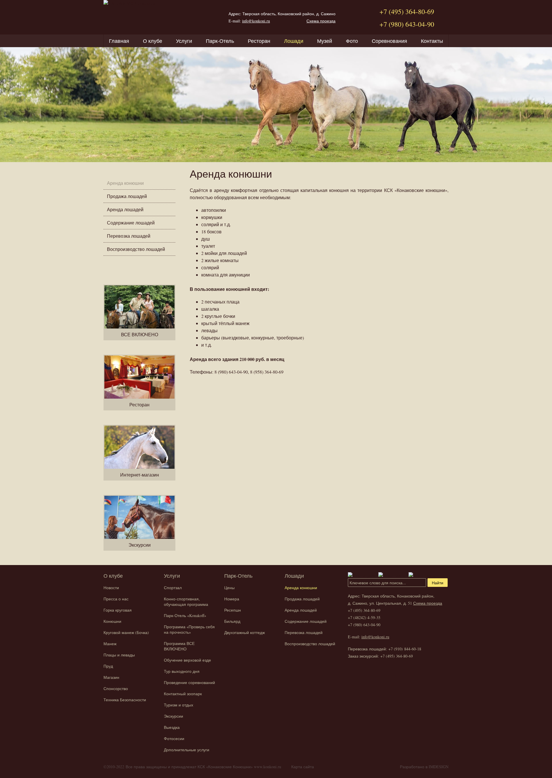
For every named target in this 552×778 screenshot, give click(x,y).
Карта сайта (302, 766)
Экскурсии (140, 545)
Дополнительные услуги (186, 749)
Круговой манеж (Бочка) (126, 632)
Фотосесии (174, 738)
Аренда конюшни (125, 183)
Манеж (109, 643)
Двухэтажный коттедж (244, 632)
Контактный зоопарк (183, 693)
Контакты (432, 40)
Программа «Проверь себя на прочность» (189, 629)
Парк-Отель (220, 40)
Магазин (111, 677)
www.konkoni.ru (267, 766)
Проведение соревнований (189, 682)
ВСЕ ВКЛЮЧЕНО (139, 334)
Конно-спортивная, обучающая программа (186, 601)
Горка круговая (117, 610)
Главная (119, 40)
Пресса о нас (116, 599)
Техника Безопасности (124, 699)
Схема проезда (321, 21)
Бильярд (232, 621)
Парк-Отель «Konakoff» (185, 615)
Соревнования (389, 40)
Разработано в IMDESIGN (424, 766)
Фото (352, 40)
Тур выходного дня (182, 671)
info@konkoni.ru (256, 21)
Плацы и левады (119, 655)
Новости (111, 587)
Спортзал (173, 587)
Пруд (108, 666)
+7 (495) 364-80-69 (406, 11)
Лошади (293, 40)
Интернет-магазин (139, 475)
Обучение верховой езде (187, 660)
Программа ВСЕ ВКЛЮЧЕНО (179, 646)
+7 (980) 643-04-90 (406, 24)
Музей (324, 40)
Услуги (184, 40)
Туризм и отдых (178, 705)
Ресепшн (232, 610)
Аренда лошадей (125, 209)
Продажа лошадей (127, 196)
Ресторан (259, 40)
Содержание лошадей (131, 223)
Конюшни (112, 621)
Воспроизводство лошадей (136, 249)
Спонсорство (115, 688)
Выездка (172, 727)
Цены (229, 587)
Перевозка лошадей (128, 236)
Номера (231, 599)
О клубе (152, 40)
